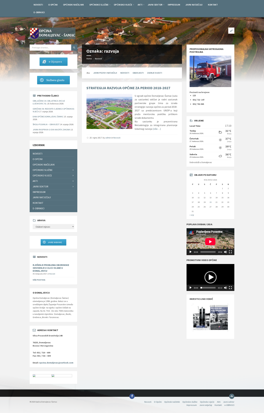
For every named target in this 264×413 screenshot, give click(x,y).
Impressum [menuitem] (39, 191)
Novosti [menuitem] (37, 153)
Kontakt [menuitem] (38, 202)
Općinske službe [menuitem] (43, 169)
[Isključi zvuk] (225, 251)
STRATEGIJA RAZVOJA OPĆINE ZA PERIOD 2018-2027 (128, 88)
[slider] (207, 287)
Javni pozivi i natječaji (105, 72)
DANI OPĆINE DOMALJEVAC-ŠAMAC (48, 116)
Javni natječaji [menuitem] (42, 197)
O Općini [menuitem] (38, 159)
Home (89, 58)
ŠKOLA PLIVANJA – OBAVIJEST (46, 124)
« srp (192, 215)
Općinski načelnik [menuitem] (44, 164)
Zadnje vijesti (154, 72)
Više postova (39, 280)
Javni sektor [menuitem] (40, 186)
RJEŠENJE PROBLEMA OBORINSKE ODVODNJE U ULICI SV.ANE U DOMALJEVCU (51, 268)
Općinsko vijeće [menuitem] (42, 175)
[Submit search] (74, 48)
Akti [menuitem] (35, 180)
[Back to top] (231, 396)
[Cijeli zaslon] (230, 251)
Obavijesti (138, 72)
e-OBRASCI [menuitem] (38, 208)
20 (210, 202)
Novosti (98, 58)
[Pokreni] (190, 251)
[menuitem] (38, 5)
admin (108, 137)
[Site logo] (52, 38)
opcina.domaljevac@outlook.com (56, 362)
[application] (210, 241)
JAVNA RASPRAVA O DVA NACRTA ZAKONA (51, 129)
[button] (210, 277)
